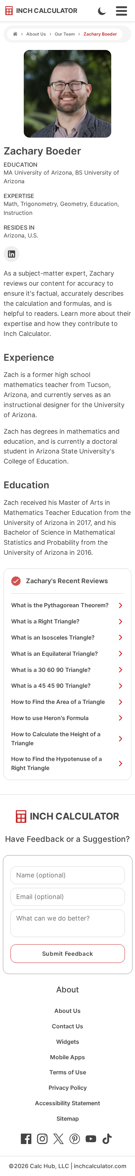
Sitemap (68, 1118)
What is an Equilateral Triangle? (54, 653)
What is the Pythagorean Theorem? (60, 605)
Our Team (65, 34)
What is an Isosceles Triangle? (53, 637)
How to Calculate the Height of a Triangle (55, 738)
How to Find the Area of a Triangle (58, 701)
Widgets (67, 1041)
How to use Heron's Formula (50, 717)
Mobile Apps (67, 1057)
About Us (36, 34)
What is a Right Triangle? (45, 621)
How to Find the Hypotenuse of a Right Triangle (56, 763)
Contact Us (67, 1026)
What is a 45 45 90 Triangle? (51, 685)
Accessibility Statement (67, 1103)
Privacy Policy (68, 1087)
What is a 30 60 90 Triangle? (51, 669)
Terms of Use (67, 1072)
